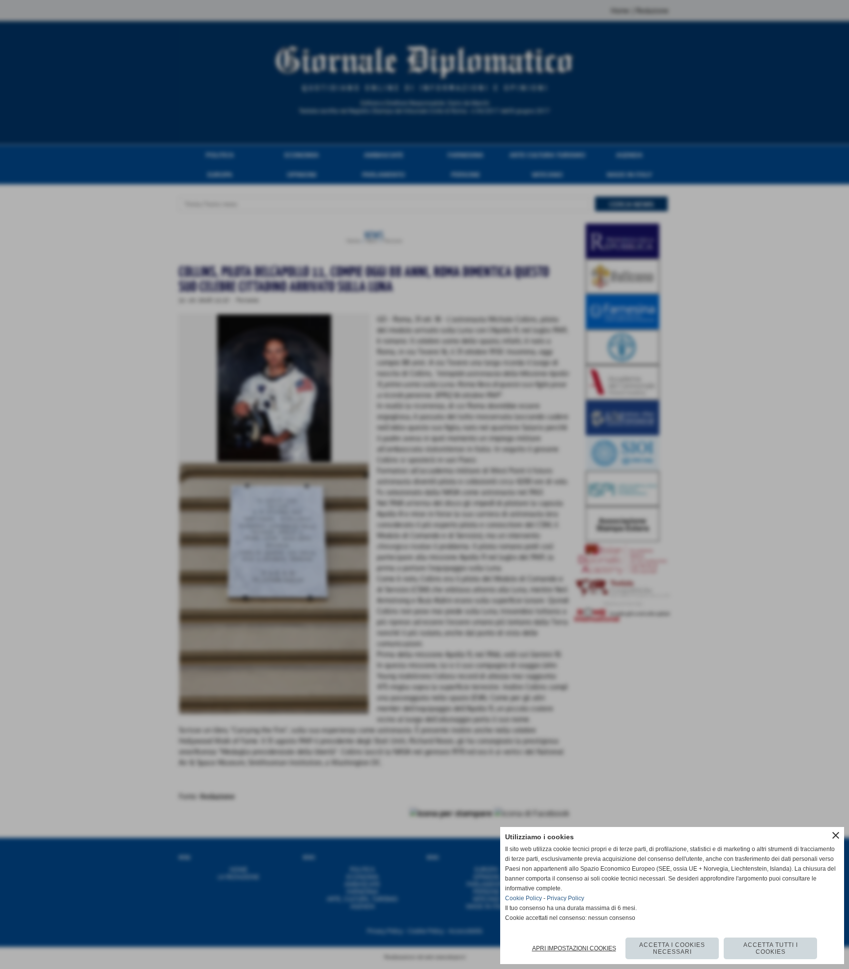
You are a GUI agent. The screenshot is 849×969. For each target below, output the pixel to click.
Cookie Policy (523, 898)
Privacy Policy (565, 898)
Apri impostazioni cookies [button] (574, 948)
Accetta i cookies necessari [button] (672, 948)
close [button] (836, 835)
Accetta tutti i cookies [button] (770, 948)
